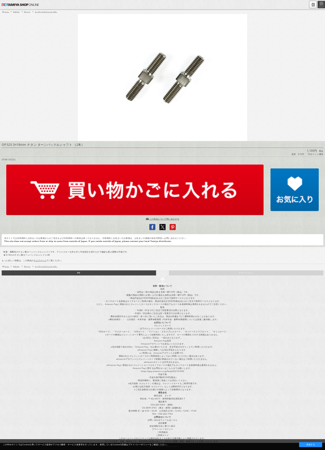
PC (78, 272)
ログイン (312, 4)
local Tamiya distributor (157, 241)
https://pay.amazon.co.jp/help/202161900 (162, 371)
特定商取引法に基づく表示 (162, 426)
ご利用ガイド (162, 435)
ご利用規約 (162, 432)
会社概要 (162, 423)
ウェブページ (40, 260)
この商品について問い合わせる (164, 219)
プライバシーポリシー (162, 429)
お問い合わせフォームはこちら (162, 420)
